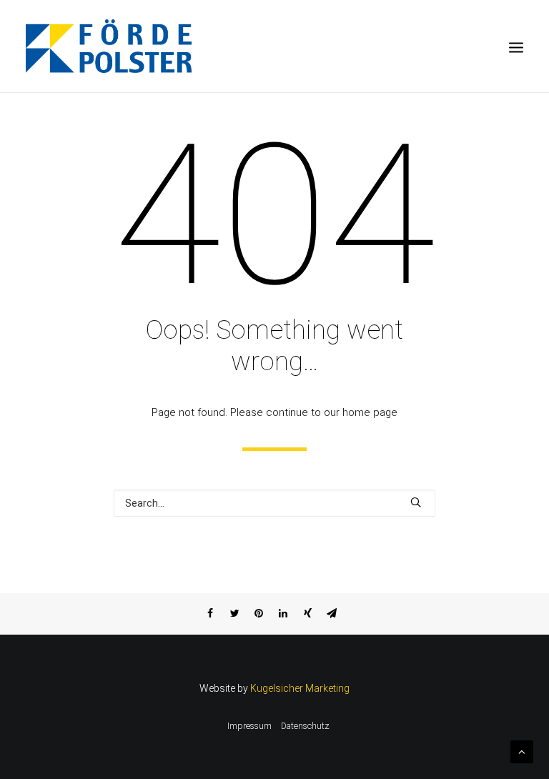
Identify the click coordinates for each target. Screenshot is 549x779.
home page (369, 412)
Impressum (249, 726)
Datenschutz (305, 726)
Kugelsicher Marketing (300, 688)
